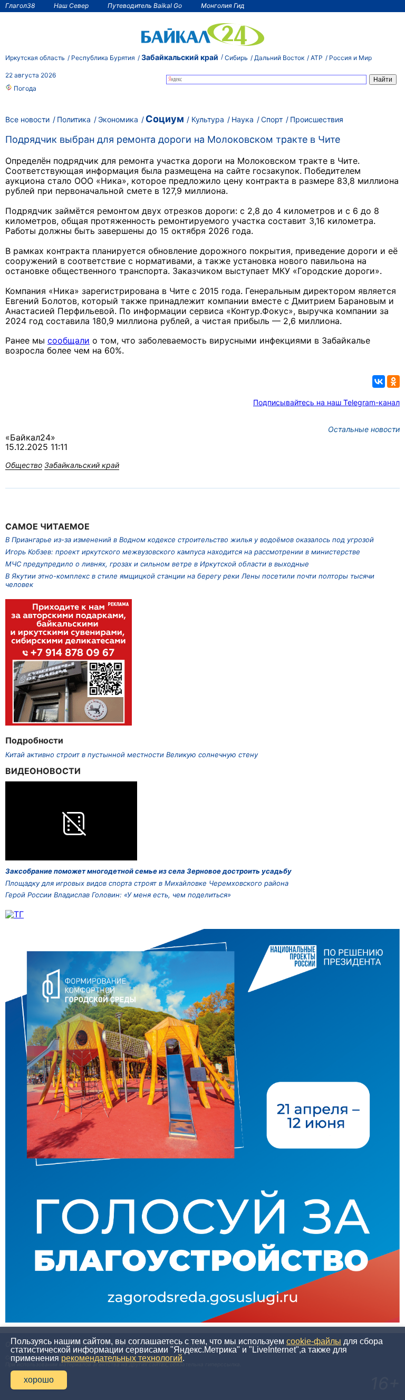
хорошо (39, 1379)
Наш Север (71, 5)
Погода (24, 88)
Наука (243, 119)
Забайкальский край (179, 57)
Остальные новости (364, 429)
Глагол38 (20, 5)
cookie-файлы (313, 1341)
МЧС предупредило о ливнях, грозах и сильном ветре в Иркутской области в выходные (157, 564)
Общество (23, 465)
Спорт (272, 119)
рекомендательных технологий (121, 1358)
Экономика (118, 119)
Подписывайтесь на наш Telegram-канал (326, 402)
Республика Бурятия (103, 58)
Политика (74, 119)
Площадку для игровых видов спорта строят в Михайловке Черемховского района (146, 883)
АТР (317, 58)
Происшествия (316, 119)
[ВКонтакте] (378, 381)
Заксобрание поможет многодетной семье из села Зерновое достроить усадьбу (148, 871)
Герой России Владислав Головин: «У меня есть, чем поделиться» (118, 894)
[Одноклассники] (393, 381)
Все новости (27, 119)
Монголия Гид (223, 5)
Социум (165, 118)
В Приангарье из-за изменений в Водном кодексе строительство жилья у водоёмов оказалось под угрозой (189, 539)
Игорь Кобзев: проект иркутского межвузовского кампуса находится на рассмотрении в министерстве (182, 551)
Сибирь (236, 58)
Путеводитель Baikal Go (145, 5)
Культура (207, 119)
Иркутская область (35, 58)
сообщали (68, 340)
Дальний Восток (279, 58)
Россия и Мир (350, 58)
